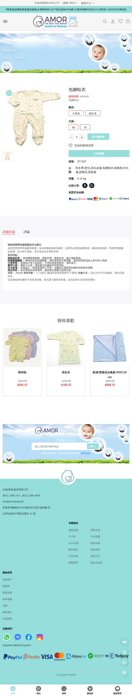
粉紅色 (93, 113)
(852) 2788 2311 (12, 495)
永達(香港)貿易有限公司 (15, 489)
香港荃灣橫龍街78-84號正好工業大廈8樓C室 (26, 507)
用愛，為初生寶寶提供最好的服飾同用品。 (66, 434)
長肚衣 (66, 372)
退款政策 (95, 549)
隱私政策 (85, 453)
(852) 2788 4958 (31, 495)
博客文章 (95, 530)
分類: (70, 170)
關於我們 (73, 549)
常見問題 (95, 536)
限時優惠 (7, 599)
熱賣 (5, 605)
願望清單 (7, 592)
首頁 (5, 58)
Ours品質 (74, 543)
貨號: (72, 161)
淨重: (72, 178)
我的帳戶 (7, 579)
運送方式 (95, 556)
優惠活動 (73, 530)
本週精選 (7, 618)
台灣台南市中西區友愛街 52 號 (19, 513)
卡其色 (76, 113)
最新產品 (7, 612)
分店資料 (73, 556)
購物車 (6, 586)
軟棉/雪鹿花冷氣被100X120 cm (110, 374)
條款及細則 (97, 562)
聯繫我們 (73, 562)
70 (85, 127)
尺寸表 (72, 536)
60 (73, 127)
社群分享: (74, 185)
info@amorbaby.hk (13, 501)
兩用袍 (22, 372)
